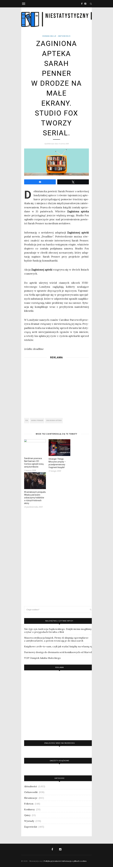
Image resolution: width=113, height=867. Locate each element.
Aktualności (30, 786)
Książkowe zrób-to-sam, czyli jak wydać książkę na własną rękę (59, 646)
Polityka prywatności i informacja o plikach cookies (65, 861)
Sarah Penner (37, 420)
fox (26, 420)
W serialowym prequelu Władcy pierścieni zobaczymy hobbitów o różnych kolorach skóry (35, 497)
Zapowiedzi (64, 36)
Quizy (27, 815)
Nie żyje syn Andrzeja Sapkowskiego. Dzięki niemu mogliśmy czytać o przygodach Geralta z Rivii (58, 630)
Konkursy (29, 809)
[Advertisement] (56, 387)
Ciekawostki (31, 792)
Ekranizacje (49, 36)
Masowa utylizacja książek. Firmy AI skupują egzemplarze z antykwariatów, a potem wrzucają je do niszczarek (56, 639)
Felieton (28, 803)
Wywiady (29, 820)
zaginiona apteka (54, 420)
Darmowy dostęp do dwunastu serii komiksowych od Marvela (58, 652)
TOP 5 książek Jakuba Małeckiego (42, 657)
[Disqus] (56, 557)
